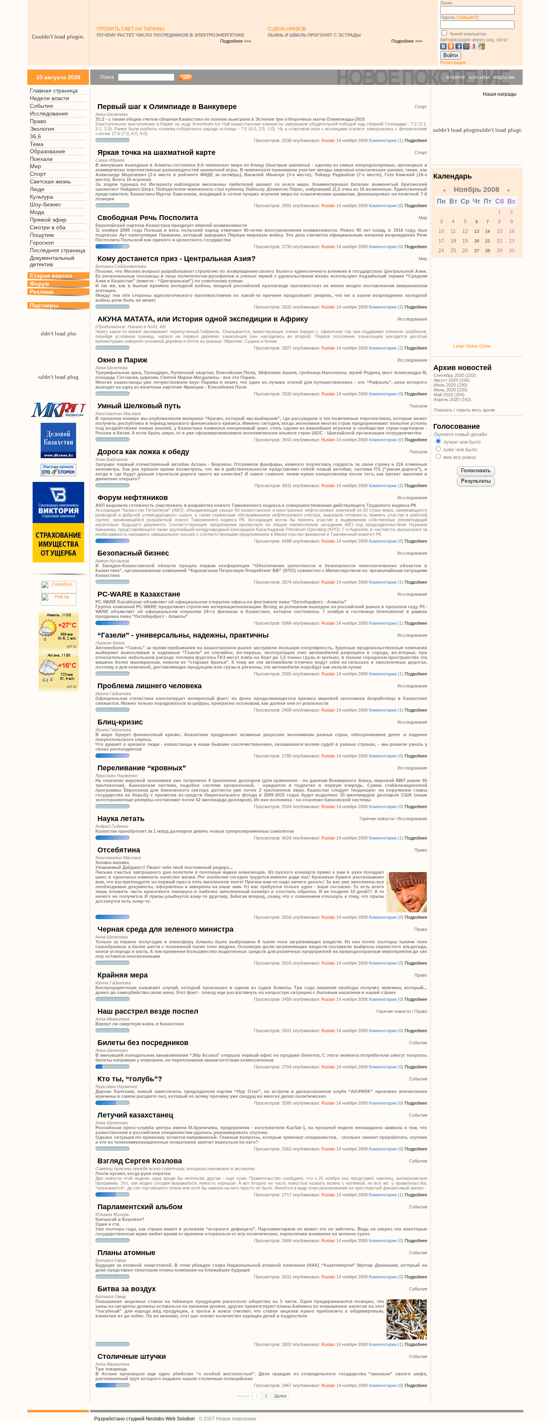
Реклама (42, 291)
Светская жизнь (50, 181)
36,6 (35, 136)
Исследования (49, 113)
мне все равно (459, 457)
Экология (42, 129)
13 (476, 231)
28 (487, 250)
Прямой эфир (48, 219)
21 (487, 241)
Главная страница (54, 90)
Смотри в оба (48, 227)
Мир (35, 166)
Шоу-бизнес (45, 204)
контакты (479, 77)
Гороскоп (42, 242)
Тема (36, 144)
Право (38, 121)
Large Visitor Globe (472, 346)
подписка (504, 77)
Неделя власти (49, 98)
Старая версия (51, 275)
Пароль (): (459, 17)
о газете (455, 77)
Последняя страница (57, 250)
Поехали (41, 159)
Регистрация (453, 62)
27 (476, 250)
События (41, 106)
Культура (41, 196)
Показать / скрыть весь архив (464, 409)
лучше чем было (461, 442)
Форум (39, 283)
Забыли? (467, 17)
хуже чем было (459, 450)
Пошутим (42, 235)
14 (487, 231)
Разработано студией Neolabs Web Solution (144, 1419)
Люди (37, 189)
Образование (47, 151)
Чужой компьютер (467, 33)
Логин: (446, 2)
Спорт (38, 174)
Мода (37, 212)
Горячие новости (377, 818)
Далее (280, 1395)
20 (476, 241)
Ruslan (328, 140)
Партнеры (44, 305)
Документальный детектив (52, 261)
